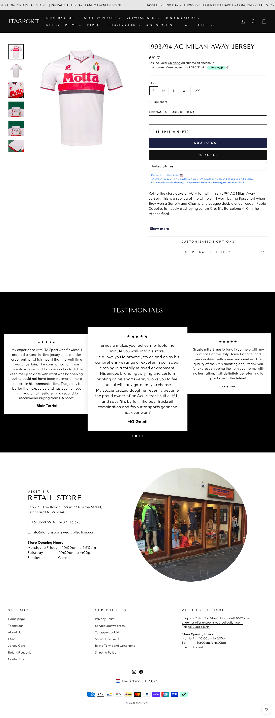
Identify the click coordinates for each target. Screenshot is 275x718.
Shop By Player (101, 18)
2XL (198, 90)
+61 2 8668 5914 (199, 627)
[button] (158, 102)
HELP (203, 25)
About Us (14, 632)
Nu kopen (207, 155)
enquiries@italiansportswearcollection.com (212, 622)
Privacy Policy (105, 619)
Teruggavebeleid (107, 632)
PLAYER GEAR (123, 25)
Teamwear (15, 626)
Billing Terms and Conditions (115, 645)
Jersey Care (16, 645)
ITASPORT (23, 21)
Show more (159, 228)
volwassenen (141, 18)
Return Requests (19, 652)
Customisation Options (208, 241)
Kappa (93, 25)
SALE (187, 25)
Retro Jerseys (62, 25)
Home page (16, 619)
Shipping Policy (106, 652)
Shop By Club (60, 18)
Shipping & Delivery (208, 252)
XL (185, 90)
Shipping (174, 63)
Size (153, 83)
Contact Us (16, 659)
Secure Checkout (107, 639)
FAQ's (12, 639)
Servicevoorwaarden (110, 626)
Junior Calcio (180, 18)
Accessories (160, 25)
